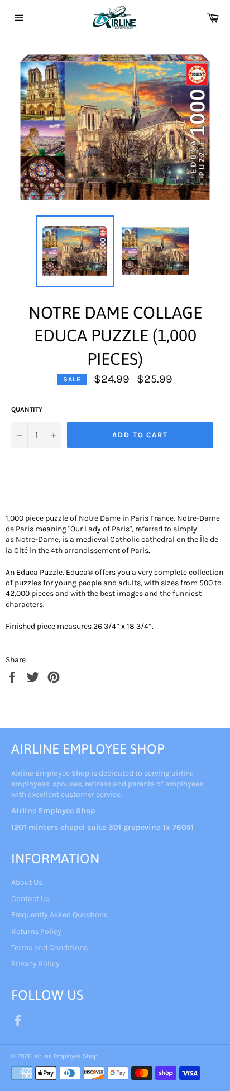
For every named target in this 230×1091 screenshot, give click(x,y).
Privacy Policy (35, 963)
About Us (26, 882)
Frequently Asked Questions (59, 914)
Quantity (26, 409)
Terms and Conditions (49, 947)
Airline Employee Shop (66, 1056)
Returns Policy (36, 931)
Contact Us (30, 898)
